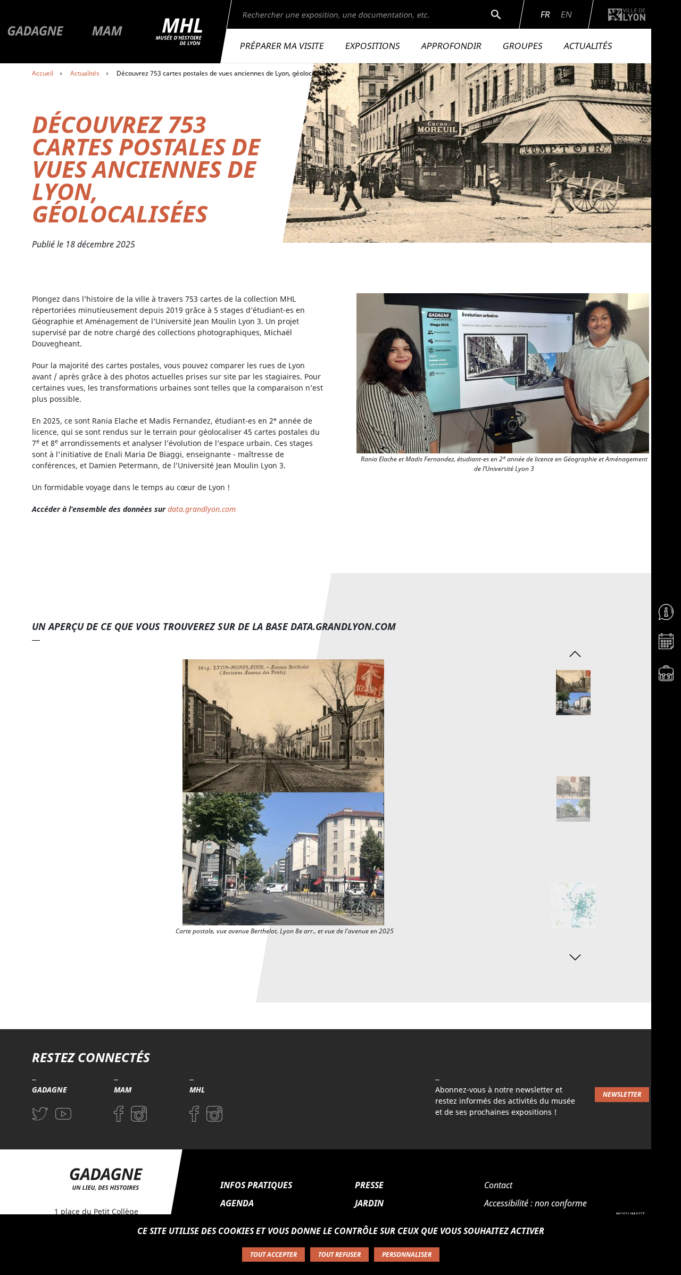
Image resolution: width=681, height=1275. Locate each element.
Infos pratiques (256, 1185)
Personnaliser (406, 1254)
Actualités (588, 46)
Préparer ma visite (282, 46)
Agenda (237, 1203)
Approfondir (451, 46)
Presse (369, 1185)
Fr (545, 14)
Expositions (372, 46)
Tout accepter (273, 1254)
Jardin (369, 1203)
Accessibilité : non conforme (535, 1203)
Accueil (42, 73)
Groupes (523, 46)
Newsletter (622, 1094)
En (566, 14)
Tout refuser (339, 1254)
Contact (498, 1185)
